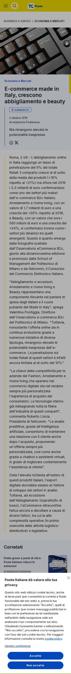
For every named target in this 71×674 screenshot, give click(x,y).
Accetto (35, 655)
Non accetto (35, 665)
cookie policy (53, 638)
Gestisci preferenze (18, 646)
